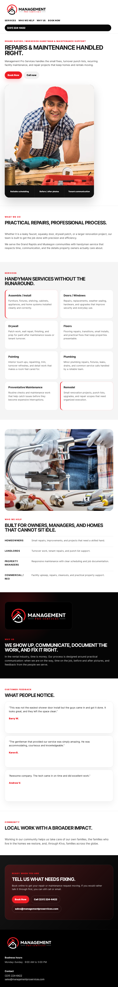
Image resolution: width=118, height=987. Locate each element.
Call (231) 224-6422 (45, 899)
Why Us (41, 20)
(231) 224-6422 (16, 27)
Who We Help (26, 20)
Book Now (54, 20)
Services (10, 20)
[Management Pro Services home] (58, 9)
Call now (31, 75)
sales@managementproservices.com (36, 908)
